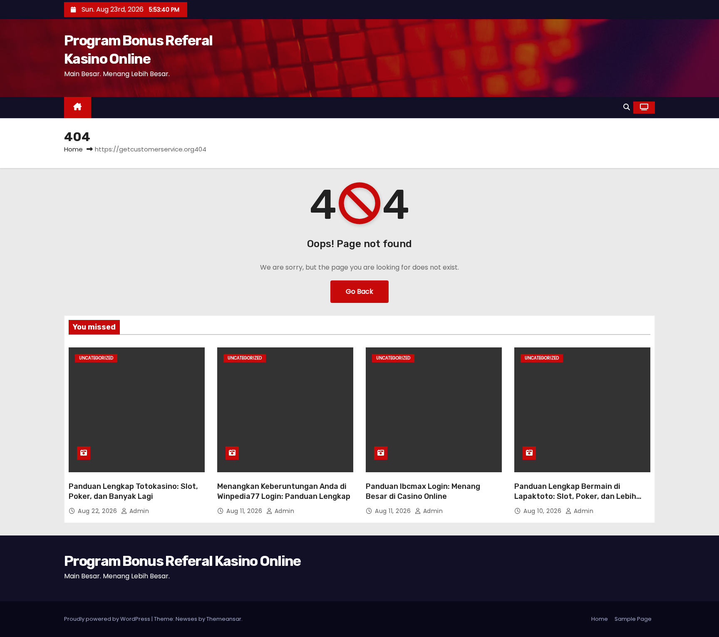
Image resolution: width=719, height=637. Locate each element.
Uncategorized (96, 358)
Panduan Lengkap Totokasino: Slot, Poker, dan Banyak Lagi (133, 491)
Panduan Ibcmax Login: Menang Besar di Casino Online (423, 491)
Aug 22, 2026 (98, 511)
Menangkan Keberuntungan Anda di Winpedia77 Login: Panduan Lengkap (283, 491)
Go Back (359, 291)
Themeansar (223, 619)
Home (73, 149)
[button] (626, 107)
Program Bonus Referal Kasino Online (182, 561)
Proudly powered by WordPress (107, 619)
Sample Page (633, 619)
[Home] (77, 107)
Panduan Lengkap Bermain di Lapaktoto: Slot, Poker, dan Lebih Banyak (575, 496)
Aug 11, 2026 (245, 511)
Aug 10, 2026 (543, 511)
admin (138, 511)
